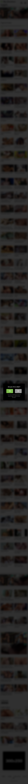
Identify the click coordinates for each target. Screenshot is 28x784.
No (18, 391)
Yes (10, 391)
